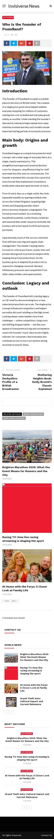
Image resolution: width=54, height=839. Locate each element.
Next (14, 601)
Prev (7, 601)
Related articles (12, 414)
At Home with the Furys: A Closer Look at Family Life (34, 688)
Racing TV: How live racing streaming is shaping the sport (31, 670)
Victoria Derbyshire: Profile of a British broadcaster (10, 381)
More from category (13, 418)
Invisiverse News (23, 6)
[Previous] (6, 712)
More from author (33, 414)
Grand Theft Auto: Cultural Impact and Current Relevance (31, 701)
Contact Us (46, 835)
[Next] (12, 712)
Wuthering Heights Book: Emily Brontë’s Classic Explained (42, 381)
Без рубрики (8, 17)
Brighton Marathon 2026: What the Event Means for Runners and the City (26, 471)
